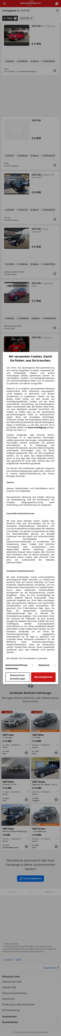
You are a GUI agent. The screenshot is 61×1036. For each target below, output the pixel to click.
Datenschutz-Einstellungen (18, 677)
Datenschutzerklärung (16, 665)
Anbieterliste (11, 668)
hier (24, 430)
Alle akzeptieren (43, 676)
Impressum (44, 665)
